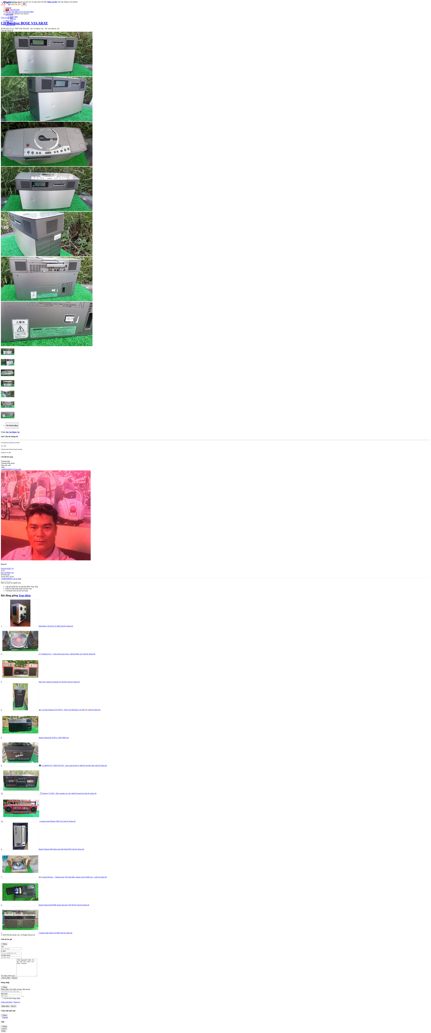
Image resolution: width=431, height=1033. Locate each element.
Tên (3, 947)
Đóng (3, 1031)
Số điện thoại (5, 955)
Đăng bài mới (10, 25)
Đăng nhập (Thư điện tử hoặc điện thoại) (15, 989)
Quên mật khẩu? (7, 1002)
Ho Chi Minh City (13, 432)
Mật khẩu (4, 994)
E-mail (3, 951)
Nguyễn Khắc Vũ (7, 568)
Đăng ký (13, 19)
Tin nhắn (8, 976)
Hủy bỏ (14, 978)
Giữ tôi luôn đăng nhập (11, 998)
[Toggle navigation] (24, 4)
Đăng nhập (14, 17)
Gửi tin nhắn (16, 469)
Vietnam (5, 1017)
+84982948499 (6, 469)
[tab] (12, 425)
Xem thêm (25, 595)
